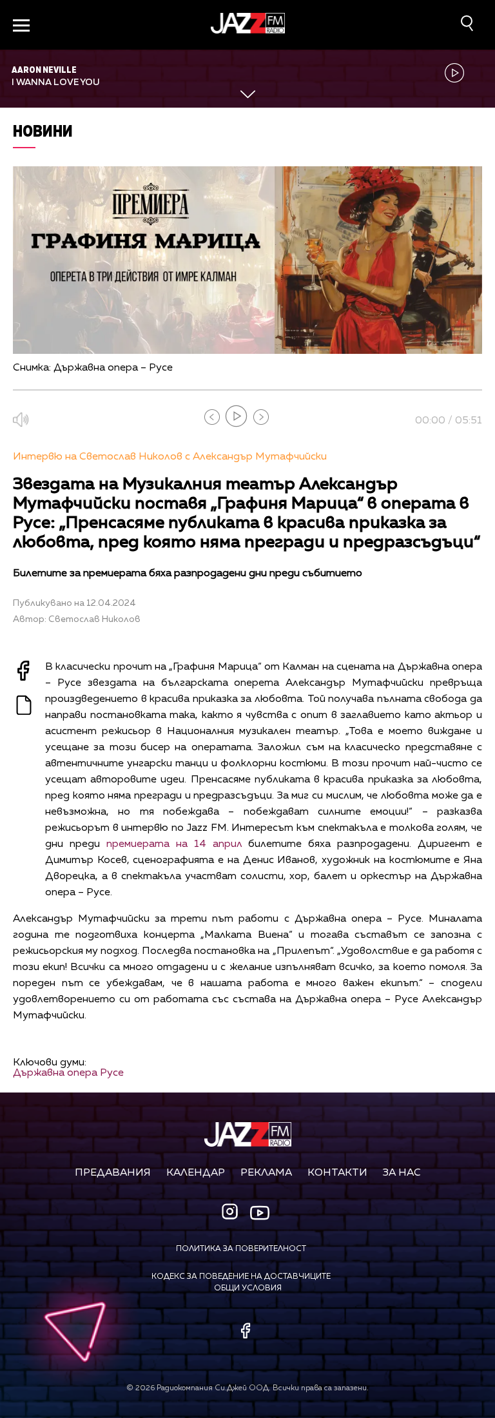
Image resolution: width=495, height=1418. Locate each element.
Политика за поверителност (241, 1249)
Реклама (266, 1173)
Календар (195, 1173)
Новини (43, 131)
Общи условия (248, 1288)
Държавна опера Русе (68, 1073)
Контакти (337, 1173)
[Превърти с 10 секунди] (212, 417)
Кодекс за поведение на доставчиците (241, 1277)
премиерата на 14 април (174, 844)
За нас (402, 1173)
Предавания (113, 1173)
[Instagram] (231, 1212)
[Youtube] (260, 1212)
